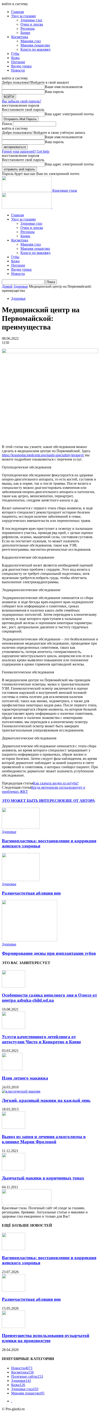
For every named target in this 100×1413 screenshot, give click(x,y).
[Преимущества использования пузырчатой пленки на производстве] (13, 1327)
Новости (18, 70)
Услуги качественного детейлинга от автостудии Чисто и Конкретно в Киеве (41, 1039)
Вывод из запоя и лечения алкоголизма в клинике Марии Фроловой (44, 1139)
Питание (18, 62)
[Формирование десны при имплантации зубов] (29, 940)
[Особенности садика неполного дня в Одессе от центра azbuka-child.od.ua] (13, 986)
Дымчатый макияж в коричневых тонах (43, 1178)
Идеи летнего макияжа (25, 1078)
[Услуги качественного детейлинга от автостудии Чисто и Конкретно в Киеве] (13, 1028)
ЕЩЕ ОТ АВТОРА (79, 801)
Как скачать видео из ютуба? (56, 783)
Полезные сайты (27, 1376)
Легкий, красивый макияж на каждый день (46, 1100)
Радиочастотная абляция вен (31, 893)
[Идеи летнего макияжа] (12, 1069)
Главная (17, 12)
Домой (7, 286)
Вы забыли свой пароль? (21, 101)
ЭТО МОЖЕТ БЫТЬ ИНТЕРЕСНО (32, 801)
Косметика (19, 37)
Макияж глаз (30, 41)
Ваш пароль (54, 92)
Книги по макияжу (35, 49)
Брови (25, 33)
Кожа (15, 58)
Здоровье (20, 286)
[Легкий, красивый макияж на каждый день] (21, 1091)
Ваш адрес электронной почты (69, 114)
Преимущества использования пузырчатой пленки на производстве (45, 1338)
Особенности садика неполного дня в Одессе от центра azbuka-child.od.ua (49, 998)
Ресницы (27, 28)
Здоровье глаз (31, 20)
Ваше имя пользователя (63, 87)
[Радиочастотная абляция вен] (21, 880)
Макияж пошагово (35, 45)
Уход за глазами (23, 16)
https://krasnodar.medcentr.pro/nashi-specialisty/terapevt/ (43, 455)
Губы (15, 54)
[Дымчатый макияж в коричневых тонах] (13, 1169)
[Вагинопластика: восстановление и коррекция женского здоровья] (21, 828)
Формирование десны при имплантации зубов (49, 953)
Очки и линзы (31, 24)
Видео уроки (21, 66)
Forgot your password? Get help (25, 151)
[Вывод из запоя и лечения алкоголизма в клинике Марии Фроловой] (13, 1128)
